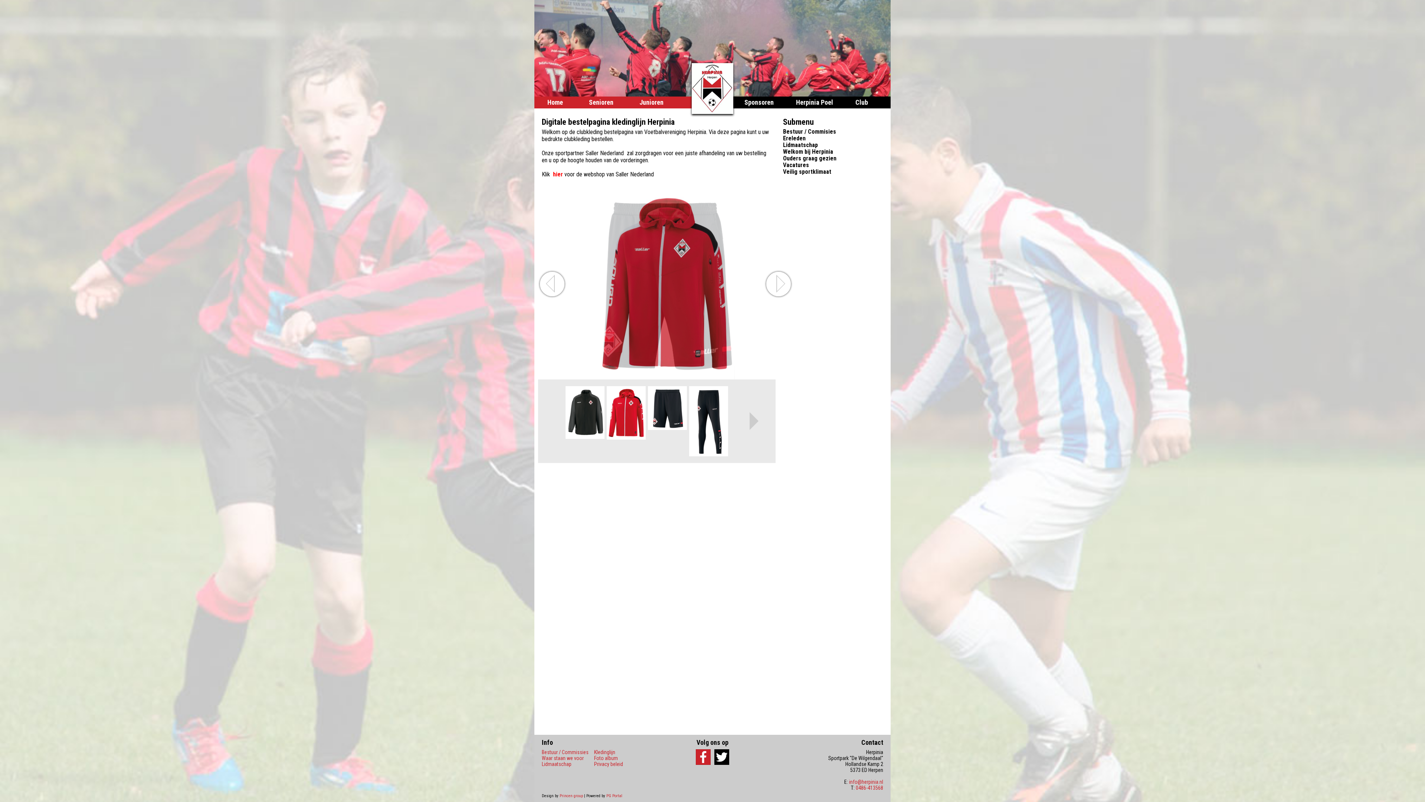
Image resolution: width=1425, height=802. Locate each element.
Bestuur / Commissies (565, 752)
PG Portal (614, 795)
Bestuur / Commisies (809, 131)
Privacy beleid (608, 764)
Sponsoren (759, 102)
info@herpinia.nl (866, 782)
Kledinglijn (604, 752)
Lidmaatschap (800, 145)
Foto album (606, 758)
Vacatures (796, 165)
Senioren (601, 102)
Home (555, 102)
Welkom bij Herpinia (808, 151)
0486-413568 (869, 788)
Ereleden (794, 138)
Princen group (571, 795)
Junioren (651, 102)
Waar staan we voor (563, 758)
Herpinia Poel (814, 102)
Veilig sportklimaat (807, 171)
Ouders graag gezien (809, 158)
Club (861, 102)
